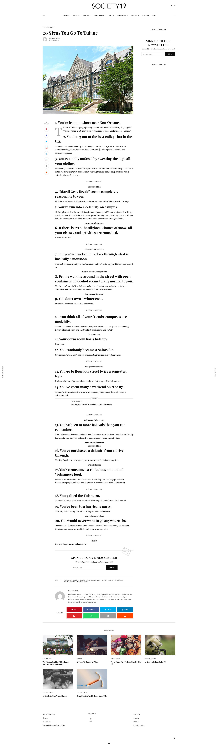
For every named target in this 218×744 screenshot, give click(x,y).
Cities (154, 15)
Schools (145, 15)
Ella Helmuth (55, 38)
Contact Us (46, 722)
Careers (45, 718)
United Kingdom (139, 725)
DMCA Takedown (49, 714)
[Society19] (109, 6)
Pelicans (75, 580)
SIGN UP (111, 568)
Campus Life (47, 659)
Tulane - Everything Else (115, 580)
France (135, 722)
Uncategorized (48, 27)
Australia (136, 714)
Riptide (82, 580)
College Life (115, 659)
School (79, 659)
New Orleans (67, 580)
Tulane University (82, 581)
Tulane (104, 580)
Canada (136, 718)
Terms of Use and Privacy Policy (54, 725)
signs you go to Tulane (93, 580)
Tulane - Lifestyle (69, 581)
